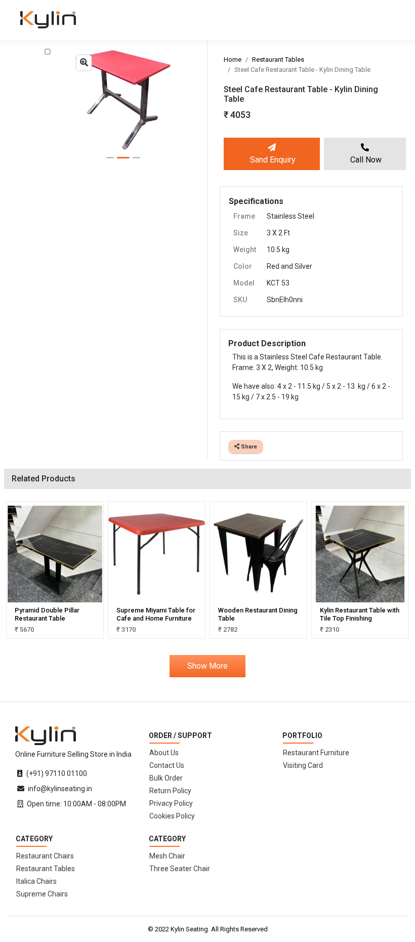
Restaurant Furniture (316, 753)
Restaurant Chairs (45, 856)
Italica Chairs (36, 881)
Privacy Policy (171, 803)
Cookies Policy (172, 816)
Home (232, 59)
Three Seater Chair (179, 869)
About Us (164, 753)
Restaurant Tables (278, 59)
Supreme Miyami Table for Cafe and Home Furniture (155, 614)
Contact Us (166, 765)
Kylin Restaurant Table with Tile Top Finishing (359, 614)
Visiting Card (303, 765)
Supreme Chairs (42, 894)
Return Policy (170, 791)
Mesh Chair (167, 856)
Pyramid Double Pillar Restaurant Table (47, 614)
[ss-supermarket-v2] (45, 735)
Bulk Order (166, 778)
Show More (207, 666)
